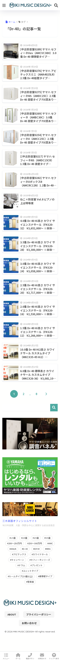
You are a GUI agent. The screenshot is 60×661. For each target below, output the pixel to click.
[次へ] (46, 394)
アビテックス (19, 554)
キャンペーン (17, 559)
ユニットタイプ (30, 570)
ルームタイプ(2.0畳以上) (21, 576)
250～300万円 (35, 543)
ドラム (22, 565)
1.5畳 (13, 537)
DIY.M (37, 548)
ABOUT (12, 614)
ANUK (13, 548)
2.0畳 (24, 537)
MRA (48, 548)
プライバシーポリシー (38, 614)
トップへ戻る (54, 658)
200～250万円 (15, 543)
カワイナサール (40, 554)
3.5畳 (48, 537)
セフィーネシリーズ (40, 559)
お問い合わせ (29, 623)
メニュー (6, 658)
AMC (50, 543)
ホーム (18, 658)
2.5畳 (36, 537)
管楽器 (30, 581)
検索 (54, 407)
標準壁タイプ (45, 576)
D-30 (25, 548)
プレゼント (37, 565)
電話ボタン (30, 658)
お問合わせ (42, 658)
